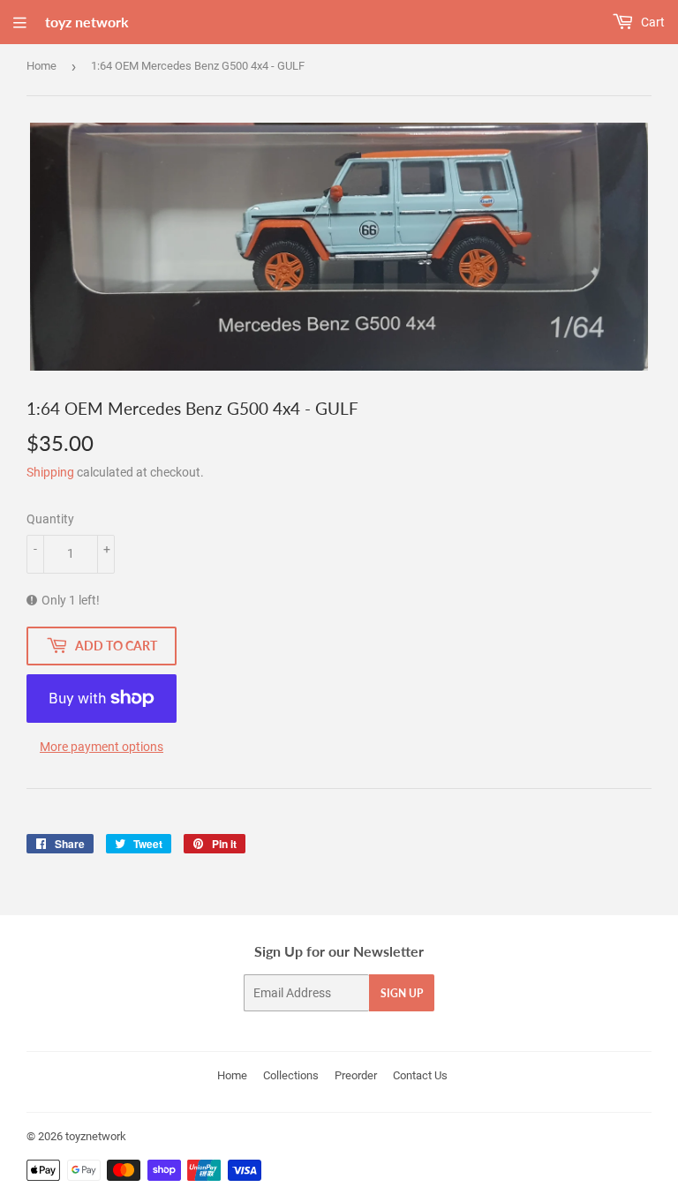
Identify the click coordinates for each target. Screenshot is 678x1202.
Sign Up (401, 993)
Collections (291, 1075)
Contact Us (420, 1075)
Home (41, 65)
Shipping (50, 472)
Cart (651, 22)
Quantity (50, 519)
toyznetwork (95, 1136)
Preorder (356, 1075)
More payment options (101, 747)
